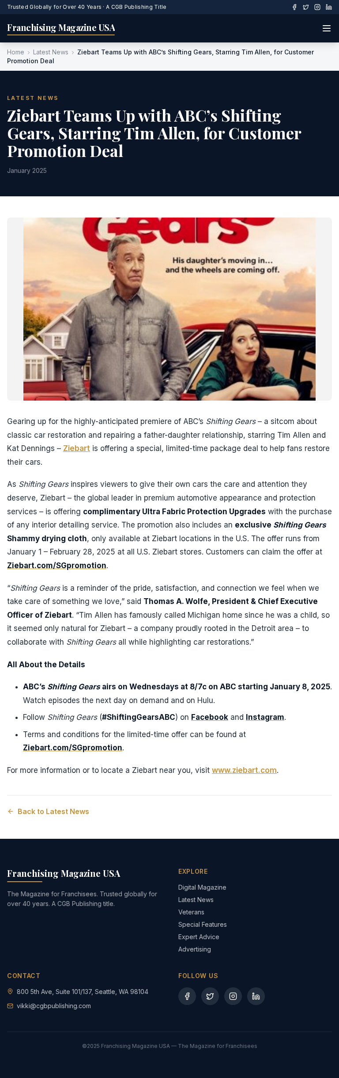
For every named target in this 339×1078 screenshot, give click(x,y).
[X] (306, 7)
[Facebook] (294, 7)
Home (15, 52)
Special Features (202, 924)
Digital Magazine (202, 887)
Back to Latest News (53, 811)
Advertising (194, 949)
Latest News (50, 52)
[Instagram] (317, 7)
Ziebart (76, 448)
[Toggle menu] (326, 28)
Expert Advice (198, 936)
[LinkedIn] (329, 7)
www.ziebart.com (244, 770)
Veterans (191, 912)
